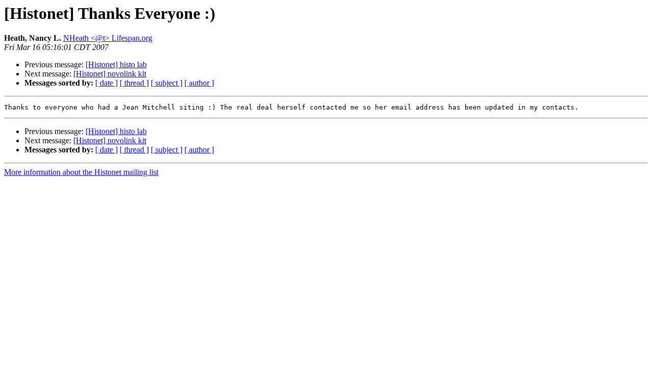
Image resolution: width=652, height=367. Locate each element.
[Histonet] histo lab (116, 64)
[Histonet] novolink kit (109, 73)
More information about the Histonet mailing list (81, 172)
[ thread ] (134, 82)
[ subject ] (166, 82)
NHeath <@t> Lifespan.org (107, 38)
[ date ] (106, 82)
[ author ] (199, 82)
